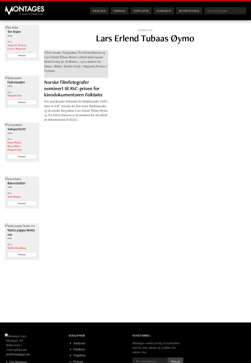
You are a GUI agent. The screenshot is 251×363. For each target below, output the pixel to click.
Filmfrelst (163, 11)
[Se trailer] (11, 27)
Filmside (22, 55)
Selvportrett (16, 129)
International (189, 11)
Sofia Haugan (14, 196)
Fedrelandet (16, 82)
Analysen (99, 11)
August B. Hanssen (16, 45)
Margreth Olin (14, 95)
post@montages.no (18, 354)
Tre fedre (14, 31)
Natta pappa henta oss (21, 232)
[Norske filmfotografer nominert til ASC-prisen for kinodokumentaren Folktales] (76, 64)
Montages (11, 8)
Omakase (119, 11)
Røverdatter (16, 183)
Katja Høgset (14, 146)
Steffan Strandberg (16, 248)
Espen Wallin (14, 142)
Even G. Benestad (16, 48)
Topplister (141, 11)
